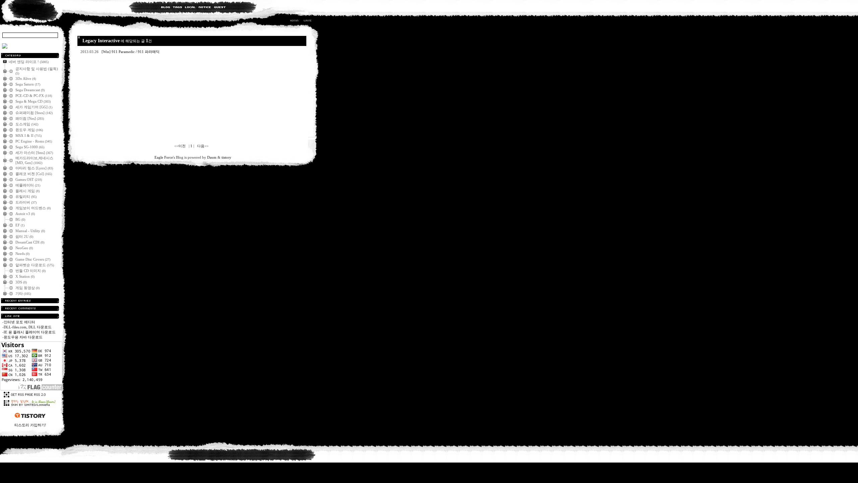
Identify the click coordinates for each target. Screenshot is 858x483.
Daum (212, 157)
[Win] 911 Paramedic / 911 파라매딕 (131, 52)
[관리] (294, 21)
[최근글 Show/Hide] (30, 300)
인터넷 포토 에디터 (19, 322)
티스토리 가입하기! (30, 425)
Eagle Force (164, 157)
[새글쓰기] (307, 21)
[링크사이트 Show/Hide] (30, 316)
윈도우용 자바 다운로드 (23, 337)
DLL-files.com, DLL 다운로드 (28, 327)
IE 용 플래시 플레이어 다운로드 (30, 332)
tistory (226, 157)
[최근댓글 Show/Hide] (30, 308)
